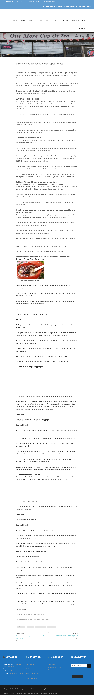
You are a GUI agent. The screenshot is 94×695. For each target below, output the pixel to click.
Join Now (65, 20)
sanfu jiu (31, 627)
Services (39, 20)
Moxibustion (20, 567)
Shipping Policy (21, 693)
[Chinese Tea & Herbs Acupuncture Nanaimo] (29, 15)
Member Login (53, 670)
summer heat (52, 627)
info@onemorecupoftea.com (17, 671)
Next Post (67, 635)
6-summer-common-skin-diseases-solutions (30, 614)
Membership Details (54, 667)
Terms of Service (8, 693)
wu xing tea (55, 215)
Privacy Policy (33, 693)
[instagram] (81, 676)
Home (15, 20)
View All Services (31, 678)
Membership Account (79, 20)
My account (82, 28)
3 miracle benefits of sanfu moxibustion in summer (32, 620)
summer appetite (41, 627)
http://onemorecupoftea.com (19, 673)
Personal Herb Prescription (34, 673)
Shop (30, 20)
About (23, 20)
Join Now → (52, 665)
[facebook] (73, 676)
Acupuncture (30, 664)
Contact (55, 20)
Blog (47, 20)
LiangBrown (45, 689)
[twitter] (77, 676)
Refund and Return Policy (48, 693)
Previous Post (30, 636)
